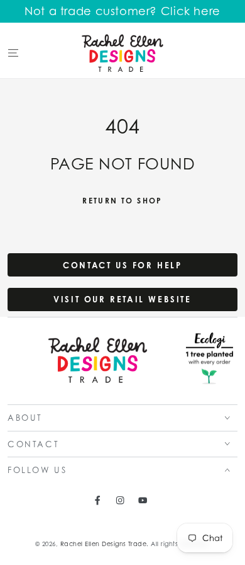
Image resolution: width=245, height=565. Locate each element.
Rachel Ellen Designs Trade (103, 543)
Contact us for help (122, 265)
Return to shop (122, 200)
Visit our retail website (122, 299)
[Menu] (13, 52)
